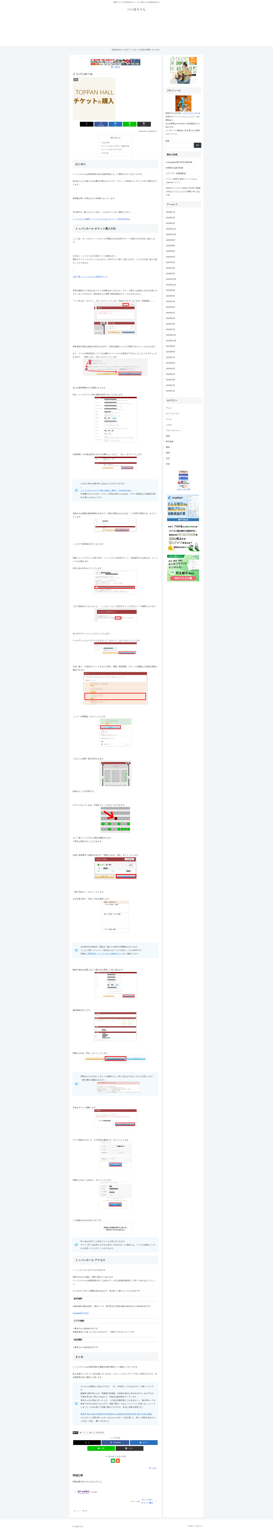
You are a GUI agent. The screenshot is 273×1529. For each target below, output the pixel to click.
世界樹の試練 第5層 (174, 168)
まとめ (105, 153)
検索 (167, 141)
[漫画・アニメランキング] (183, 482)
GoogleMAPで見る (81, 1313)
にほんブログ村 (183, 489)
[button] (144, 124)
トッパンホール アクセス (112, 149)
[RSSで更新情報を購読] (118, 1461)
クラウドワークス (190, 113)
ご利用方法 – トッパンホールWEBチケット (104, 954)
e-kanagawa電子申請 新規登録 (179, 162)
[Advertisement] (136, 31)
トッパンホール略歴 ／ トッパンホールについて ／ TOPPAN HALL (101, 219)
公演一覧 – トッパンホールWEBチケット (90, 277)
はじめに (106, 142)
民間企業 (101, 1432)
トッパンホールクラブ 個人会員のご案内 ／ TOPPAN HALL (106, 490)
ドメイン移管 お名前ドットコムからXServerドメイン (181, 180)
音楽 (76, 1432)
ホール (93, 1432)
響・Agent (115, 67)
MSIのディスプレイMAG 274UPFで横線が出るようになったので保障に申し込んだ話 (183, 191)
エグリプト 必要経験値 (176, 173)
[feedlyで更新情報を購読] (113, 1461)
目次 (112, 138)
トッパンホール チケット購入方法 (116, 146)
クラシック (85, 1432)
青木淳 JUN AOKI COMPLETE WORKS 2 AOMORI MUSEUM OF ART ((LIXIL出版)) (116, 1414)
